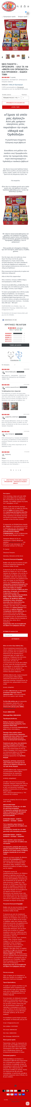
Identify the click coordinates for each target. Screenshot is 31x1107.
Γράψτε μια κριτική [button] (15, 345)
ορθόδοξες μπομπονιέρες (15, 542)
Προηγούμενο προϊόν (9, 16)
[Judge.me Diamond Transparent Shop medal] (19, 354)
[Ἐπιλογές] (28, 6)
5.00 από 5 (19, 328)
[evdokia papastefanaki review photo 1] (5, 406)
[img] (5, 369)
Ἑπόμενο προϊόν (23, 16)
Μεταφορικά (20, 87)
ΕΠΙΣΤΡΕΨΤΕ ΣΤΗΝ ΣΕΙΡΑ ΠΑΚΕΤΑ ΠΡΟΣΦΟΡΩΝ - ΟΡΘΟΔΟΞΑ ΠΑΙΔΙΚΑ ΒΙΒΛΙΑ (15, 481)
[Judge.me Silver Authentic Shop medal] (11, 354)
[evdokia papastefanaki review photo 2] (14, 406)
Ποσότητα (24, 94)
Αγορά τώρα (15, 107)
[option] (7, 56)
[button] (6, 77)
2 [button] (13, 470)
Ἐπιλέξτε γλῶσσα (6, 94)
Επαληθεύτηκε (14, 360)
